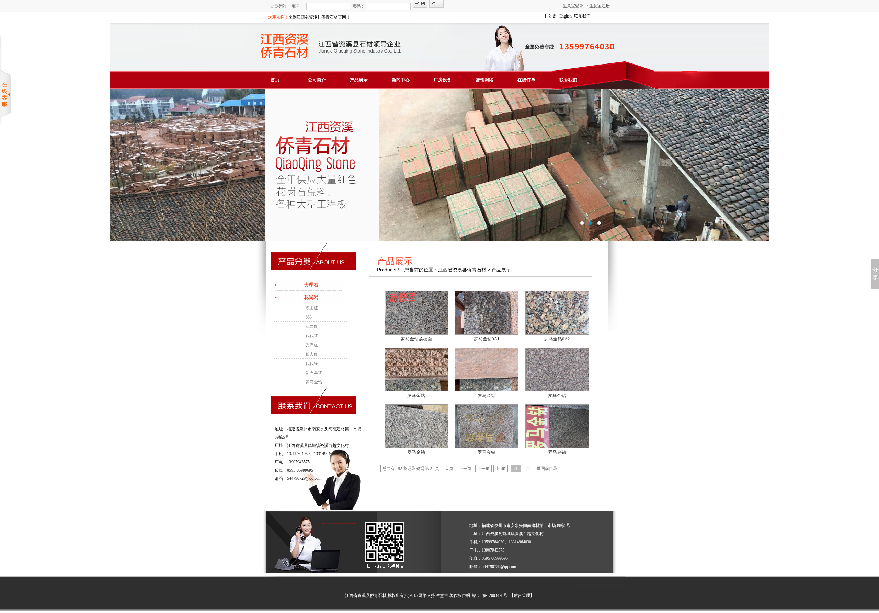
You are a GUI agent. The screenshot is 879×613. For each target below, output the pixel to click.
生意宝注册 (598, 5)
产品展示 (359, 79)
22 (528, 468)
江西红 (312, 326)
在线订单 (526, 79)
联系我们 (582, 16)
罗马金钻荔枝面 (416, 339)
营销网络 (484, 79)
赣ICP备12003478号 (490, 595)
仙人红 (312, 354)
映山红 (312, 307)
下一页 (483, 468)
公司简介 (317, 79)
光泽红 (312, 345)
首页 (275, 79)
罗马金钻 (314, 382)
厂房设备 (443, 79)
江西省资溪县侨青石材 (365, 595)
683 (309, 317)
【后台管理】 (522, 595)
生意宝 (442, 595)
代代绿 (312, 363)
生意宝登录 (571, 5)
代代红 (312, 335)
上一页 (465, 468)
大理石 (311, 285)
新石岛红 (314, 372)
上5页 (500, 468)
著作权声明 (459, 595)
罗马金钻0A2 (557, 339)
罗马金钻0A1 (487, 339)
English (565, 16)
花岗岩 (311, 297)
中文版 (550, 16)
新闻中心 (401, 79)
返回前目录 (547, 468)
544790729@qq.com (304, 478)
